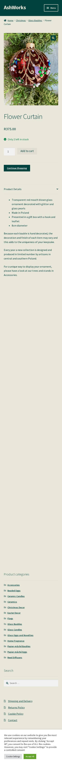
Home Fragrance (15, 640)
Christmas (21, 20)
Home (10, 20)
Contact (12, 720)
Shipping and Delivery (20, 701)
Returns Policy (16, 707)
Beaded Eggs (14, 590)
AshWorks (15, 7)
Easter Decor (14, 612)
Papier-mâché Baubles (18, 646)
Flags (10, 618)
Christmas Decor (16, 607)
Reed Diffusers (14, 657)
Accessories (13, 585)
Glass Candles (14, 629)
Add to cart (27, 151)
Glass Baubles (35, 20)
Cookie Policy (15, 713)
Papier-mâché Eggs (17, 651)
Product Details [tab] (12, 189)
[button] (53, 38)
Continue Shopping (17, 168)
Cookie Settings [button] (13, 756)
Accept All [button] (30, 756)
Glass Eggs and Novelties (20, 635)
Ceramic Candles (16, 596)
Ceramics (12, 601)
